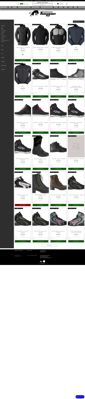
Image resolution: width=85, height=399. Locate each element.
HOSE (2, 33)
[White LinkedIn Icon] (41, 261)
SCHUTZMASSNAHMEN (5, 40)
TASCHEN (2, 41)
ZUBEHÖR (3, 32)
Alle (1, 28)
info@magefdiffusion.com (39, 0)
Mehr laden (49, 245)
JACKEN (2, 29)
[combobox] (78, 21)
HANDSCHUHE (3, 30)
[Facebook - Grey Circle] (44, 261)
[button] (67, 4)
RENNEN (2, 34)
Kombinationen (3, 36)
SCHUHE (2, 39)
